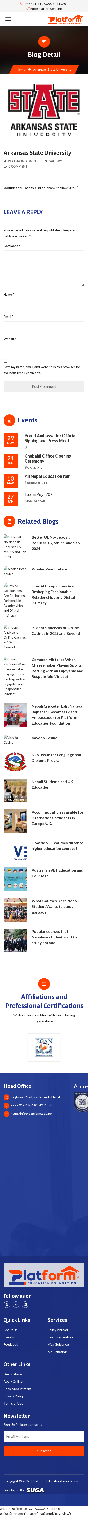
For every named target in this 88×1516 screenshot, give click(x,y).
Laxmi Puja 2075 (40, 494)
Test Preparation (60, 1337)
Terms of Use (13, 1403)
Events (9, 1337)
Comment (12, 246)
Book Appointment (17, 1389)
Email (8, 317)
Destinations (13, 1374)
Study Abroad (58, 1330)
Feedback (11, 1344)
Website (10, 339)
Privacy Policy (13, 1396)
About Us (11, 1330)
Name (9, 294)
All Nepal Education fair (47, 476)
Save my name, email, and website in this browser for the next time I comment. (42, 370)
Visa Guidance (58, 1344)
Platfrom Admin (22, 161)
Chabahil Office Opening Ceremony (48, 459)
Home (21, 69)
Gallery (55, 161)
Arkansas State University (37, 153)
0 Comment (17, 166)
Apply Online (13, 1381)
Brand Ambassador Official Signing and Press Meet (51, 438)
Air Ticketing (57, 1352)
